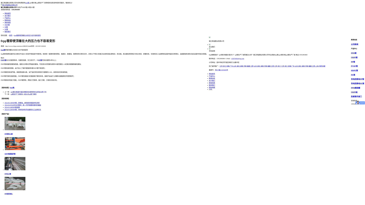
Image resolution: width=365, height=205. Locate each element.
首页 (10, 35)
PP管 (353, 62)
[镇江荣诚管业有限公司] (9, 5)
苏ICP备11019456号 (221, 70)
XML (210, 89)
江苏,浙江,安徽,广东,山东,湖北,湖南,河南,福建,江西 (236, 66)
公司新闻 (354, 44)
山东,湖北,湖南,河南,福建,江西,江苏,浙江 (267, 66)
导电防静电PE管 (357, 83)
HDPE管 (354, 70)
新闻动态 (212, 78)
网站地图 (212, 87)
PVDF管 (354, 66)
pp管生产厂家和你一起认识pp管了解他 (23, 94)
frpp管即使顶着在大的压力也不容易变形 (27, 35)
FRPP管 (354, 57)
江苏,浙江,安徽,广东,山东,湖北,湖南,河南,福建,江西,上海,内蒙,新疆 (303, 66)
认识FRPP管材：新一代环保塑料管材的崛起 (23, 105)
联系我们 (212, 85)
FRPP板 (354, 92)
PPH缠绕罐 (355, 88)
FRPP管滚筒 (12, 107)
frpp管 (27, 3)
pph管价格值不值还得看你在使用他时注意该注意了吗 (28, 92)
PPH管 (354, 53)
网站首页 (212, 74)
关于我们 (212, 80)
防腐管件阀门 (356, 96)
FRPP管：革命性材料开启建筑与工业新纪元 (23, 109)
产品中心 (212, 76)
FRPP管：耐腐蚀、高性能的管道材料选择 (22, 103)
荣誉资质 (212, 83)
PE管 (353, 75)
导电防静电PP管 (357, 79)
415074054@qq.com (237, 58)
